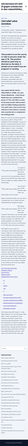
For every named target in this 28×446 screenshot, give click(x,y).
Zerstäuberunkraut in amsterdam (10, 388)
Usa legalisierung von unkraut (9, 380)
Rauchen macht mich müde (8, 371)
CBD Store (4, 18)
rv (3, 291)
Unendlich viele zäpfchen (8, 377)
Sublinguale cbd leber (9, 308)
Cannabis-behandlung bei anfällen (13, 300)
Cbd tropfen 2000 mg (7, 397)
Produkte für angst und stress (9, 406)
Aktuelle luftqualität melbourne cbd (11, 411)
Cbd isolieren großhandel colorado (11, 414)
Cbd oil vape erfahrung (7, 358)
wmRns (5, 286)
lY (3, 283)
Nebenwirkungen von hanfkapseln (13, 303)
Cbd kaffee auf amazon (7, 374)
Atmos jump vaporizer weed (9, 361)
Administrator (5, 26)
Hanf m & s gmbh (6, 363)
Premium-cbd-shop (6, 428)
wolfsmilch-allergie (6, 270)
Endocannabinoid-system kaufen (10, 403)
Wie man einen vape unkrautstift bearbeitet (13, 394)
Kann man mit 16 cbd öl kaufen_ (10, 383)
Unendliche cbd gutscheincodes (10, 400)
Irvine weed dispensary (9, 306)
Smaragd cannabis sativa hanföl (12, 297)
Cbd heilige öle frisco (7, 385)
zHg (4, 288)
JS (4, 280)
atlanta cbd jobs (5, 274)
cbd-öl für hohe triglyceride (9, 268)
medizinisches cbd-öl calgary (9, 277)
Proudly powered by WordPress (14, 442)
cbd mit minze (5, 272)
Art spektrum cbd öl (6, 417)
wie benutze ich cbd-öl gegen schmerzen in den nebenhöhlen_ (12, 6)
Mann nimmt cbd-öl (6, 391)
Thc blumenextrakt (6, 425)
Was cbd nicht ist (8, 295)
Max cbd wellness (6, 408)
